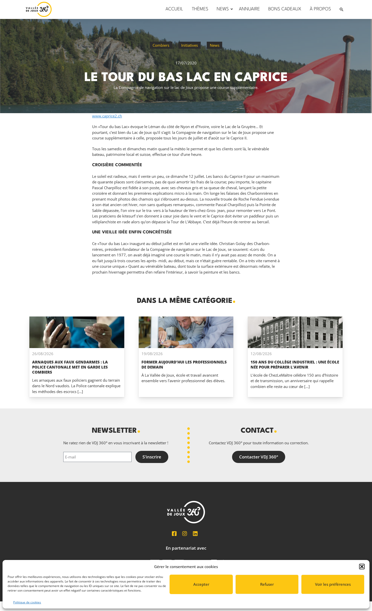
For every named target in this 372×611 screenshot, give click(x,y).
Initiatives (189, 45)
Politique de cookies (27, 602)
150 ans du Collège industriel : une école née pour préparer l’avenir (295, 364)
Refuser (267, 584)
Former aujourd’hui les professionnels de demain (184, 364)
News (214, 45)
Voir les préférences (333, 584)
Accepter (201, 584)
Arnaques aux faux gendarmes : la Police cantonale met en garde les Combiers (70, 367)
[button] (361, 566)
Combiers (161, 45)
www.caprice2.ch (107, 115)
